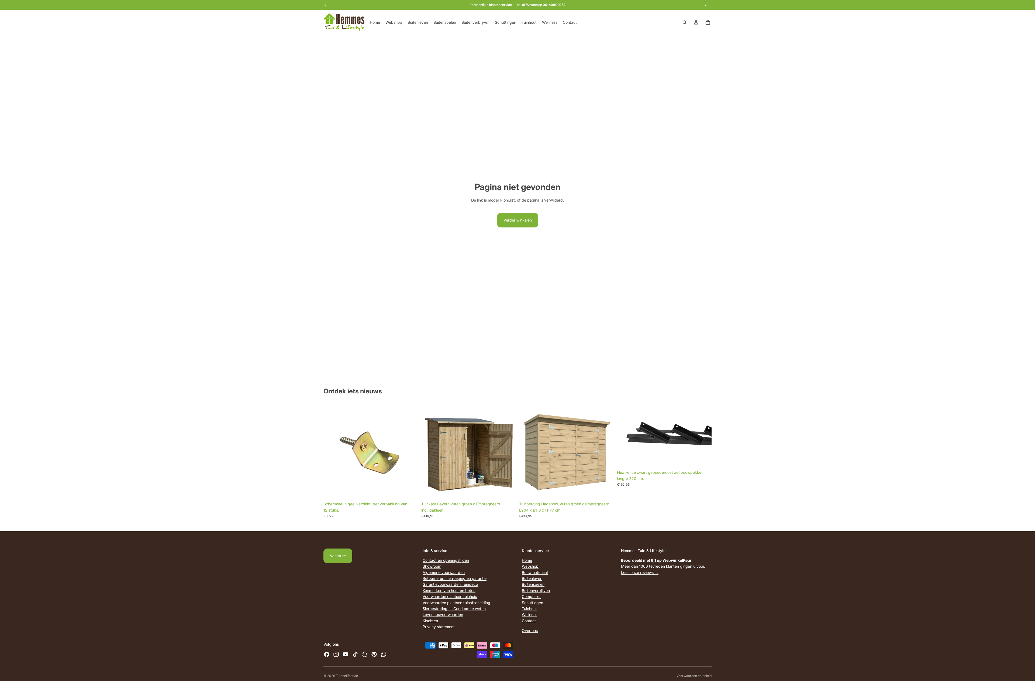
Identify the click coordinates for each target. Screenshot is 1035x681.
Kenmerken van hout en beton (449, 590)
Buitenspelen (533, 584)
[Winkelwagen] (708, 22)
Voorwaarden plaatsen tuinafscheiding (456, 602)
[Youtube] (345, 654)
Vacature (338, 555)
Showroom (432, 566)
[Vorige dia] (625, 436)
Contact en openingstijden (446, 560)
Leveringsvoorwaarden (443, 614)
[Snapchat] (364, 654)
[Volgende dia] (703, 436)
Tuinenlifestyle (347, 676)
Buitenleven (532, 578)
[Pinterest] (374, 654)
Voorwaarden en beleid (694, 676)
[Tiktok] (355, 654)
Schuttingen (532, 602)
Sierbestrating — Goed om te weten (454, 608)
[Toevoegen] (410, 491)
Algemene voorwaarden (444, 572)
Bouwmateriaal (535, 572)
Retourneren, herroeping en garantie (455, 578)
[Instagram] (336, 654)
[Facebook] (326, 654)
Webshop (530, 566)
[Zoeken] (685, 22)
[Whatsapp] (383, 654)
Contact (529, 620)
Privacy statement (439, 626)
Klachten (430, 620)
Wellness (529, 614)
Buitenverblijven (536, 590)
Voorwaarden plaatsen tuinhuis (450, 596)
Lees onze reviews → (639, 572)
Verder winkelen (517, 220)
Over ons (530, 630)
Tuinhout (529, 608)
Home (527, 560)
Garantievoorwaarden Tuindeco (450, 584)
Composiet (531, 596)
